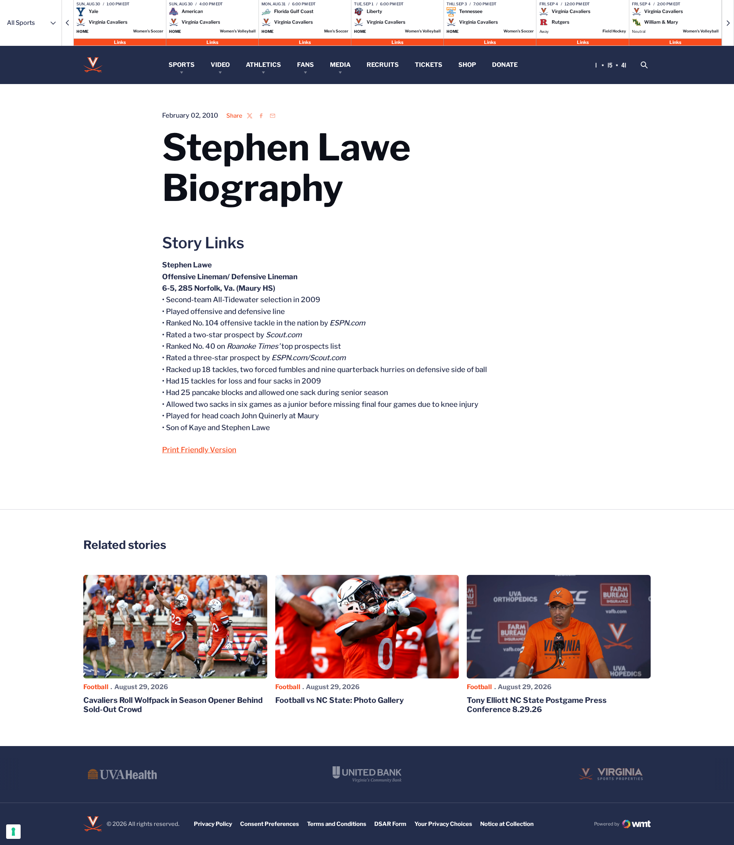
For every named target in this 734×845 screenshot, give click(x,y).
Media (340, 64)
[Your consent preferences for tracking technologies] (13, 831)
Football (96, 687)
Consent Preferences (269, 824)
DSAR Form (390, 824)
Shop (467, 64)
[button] (68, 23)
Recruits (383, 64)
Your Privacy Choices (443, 824)
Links (120, 42)
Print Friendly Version (199, 449)
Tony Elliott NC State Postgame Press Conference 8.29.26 (537, 705)
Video (220, 64)
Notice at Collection (507, 824)
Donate (505, 64)
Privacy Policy (213, 824)
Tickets (428, 64)
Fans (305, 64)
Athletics (263, 64)
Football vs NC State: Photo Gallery (339, 700)
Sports (182, 64)
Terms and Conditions (336, 824)
